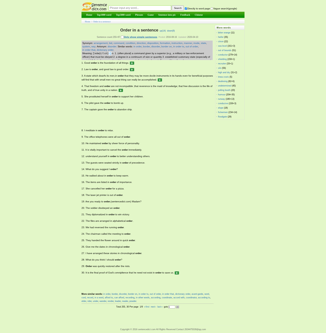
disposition (153, 43)
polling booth (224, 90)
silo (219, 68)
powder (132, 301)
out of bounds (224, 50)
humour (221, 94)
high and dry (224, 72)
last (159, 306)
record (90, 297)
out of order (192, 46)
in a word (99, 297)
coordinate (167, 297)
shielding (222, 59)
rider (89, 301)
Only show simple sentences (140, 37)
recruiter (222, 63)
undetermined (224, 85)
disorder (112, 46)
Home (87, 21)
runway (221, 99)
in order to (178, 46)
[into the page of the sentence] (132, 62)
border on (166, 46)
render (111, 301)
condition (130, 43)
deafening (223, 81)
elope (220, 108)
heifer (220, 37)
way (93, 46)
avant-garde (197, 294)
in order (137, 46)
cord (84, 297)
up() (163, 30)
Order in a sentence (102, 21)
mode (196, 43)
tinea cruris (223, 77)
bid (110, 43)
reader (125, 301)
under (95, 301)
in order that (88, 49)
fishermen (223, 112)
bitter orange (224, 32)
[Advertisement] (143, 120)
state (203, 43)
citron (220, 41)
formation (165, 43)
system (86, 46)
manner (188, 43)
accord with (179, 297)
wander (102, 301)
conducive (223, 103)
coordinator (191, 297)
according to (204, 297)
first (146, 306)
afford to (109, 297)
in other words (143, 297)
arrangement (101, 43)
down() (171, 30)
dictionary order (105, 49)
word (206, 294)
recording (129, 297)
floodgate (222, 116)
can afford (119, 297)
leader (118, 301)
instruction (177, 43)
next (153, 306)
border (146, 46)
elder (84, 301)
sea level (222, 46)
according (155, 297)
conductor (223, 54)
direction (141, 43)
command (119, 43)
